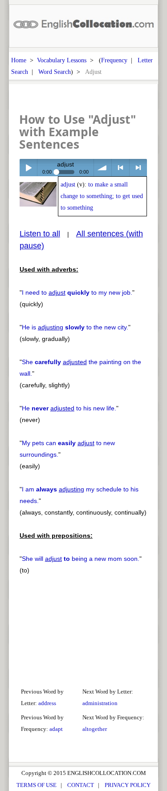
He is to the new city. (75, 327)
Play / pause (28, 167)
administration (100, 703)
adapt (56, 729)
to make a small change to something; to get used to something (102, 196)
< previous (120, 167)
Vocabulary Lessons (61, 60)
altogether (94, 729)
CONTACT (80, 785)
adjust (68, 184)
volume (102, 167)
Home (18, 60)
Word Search (54, 71)
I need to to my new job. (77, 292)
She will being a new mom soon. (80, 558)
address (47, 703)
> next (138, 167)
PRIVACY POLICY (128, 785)
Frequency (114, 60)
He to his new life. (69, 408)
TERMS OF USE (36, 785)
